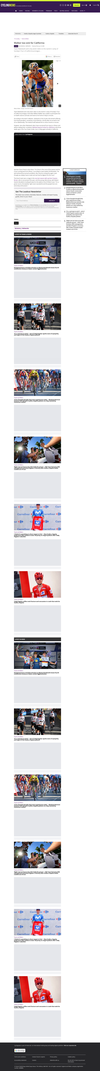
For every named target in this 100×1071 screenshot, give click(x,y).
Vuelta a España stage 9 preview (32, 33)
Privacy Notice (19, 206)
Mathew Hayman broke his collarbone (43, 127)
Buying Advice (64, 11)
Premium (49, 11)
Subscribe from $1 (73, 33)
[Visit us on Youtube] (68, 5)
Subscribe (76, 5)
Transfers (61, 33)
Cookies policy (71, 1057)
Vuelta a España (50, 33)
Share (18, 56)
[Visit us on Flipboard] (70, 5)
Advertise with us (54, 1060)
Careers (34, 1060)
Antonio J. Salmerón (25, 46)
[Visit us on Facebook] (60, 5)
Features (75, 11)
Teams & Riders (25, 38)
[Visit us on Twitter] (63, 5)
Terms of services (34, 205)
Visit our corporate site (70, 1045)
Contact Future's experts (38, 1057)
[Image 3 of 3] (57, 83)
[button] (96, 5)
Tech (55, 11)
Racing (27, 11)
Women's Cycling (38, 11)
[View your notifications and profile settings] (90, 5)
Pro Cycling (16, 38)
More (82, 11)
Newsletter (58, 56)
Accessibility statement (20, 1060)
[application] (37, 149)
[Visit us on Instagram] (65, 5)
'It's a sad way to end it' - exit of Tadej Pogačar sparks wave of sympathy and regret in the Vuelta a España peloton (75, 214)
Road (16, 223)
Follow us (50, 56)
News (21, 11)
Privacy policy (53, 1057)
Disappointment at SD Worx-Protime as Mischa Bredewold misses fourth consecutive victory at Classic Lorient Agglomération (75, 191)
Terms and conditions (20, 1057)
